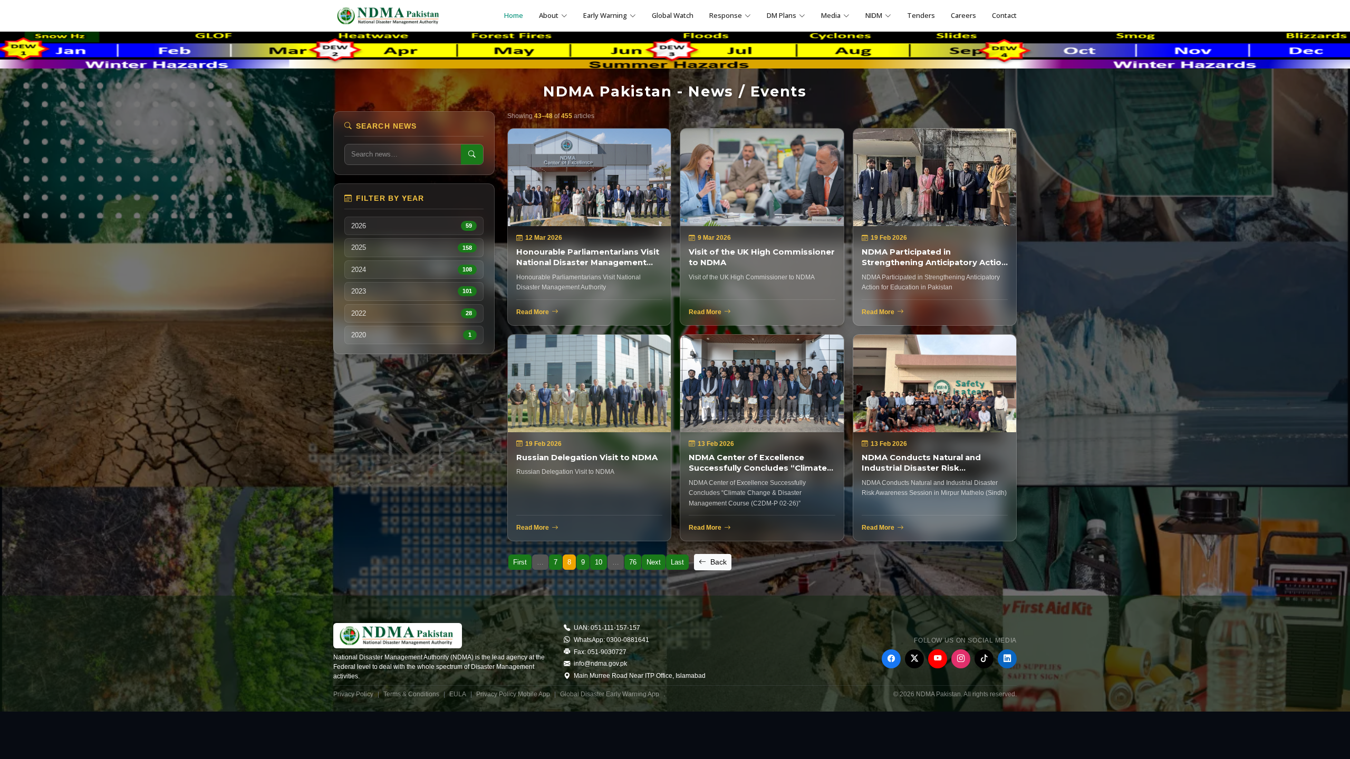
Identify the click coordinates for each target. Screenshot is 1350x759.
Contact (1004, 15)
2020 (411, 335)
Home (513, 15)
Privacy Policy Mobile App (513, 694)
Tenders (921, 15)
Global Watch (672, 15)
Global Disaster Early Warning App (609, 694)
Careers (963, 15)
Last (677, 562)
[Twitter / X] (914, 658)
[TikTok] (984, 658)
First (520, 562)
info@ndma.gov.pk (599, 663)
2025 (411, 247)
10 (598, 562)
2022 (411, 313)
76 (633, 562)
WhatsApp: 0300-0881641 (610, 640)
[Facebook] (891, 658)
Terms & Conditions (411, 694)
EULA (457, 694)
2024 (411, 270)
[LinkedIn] (1007, 658)
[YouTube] (937, 658)
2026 (411, 226)
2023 (411, 291)
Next (654, 562)
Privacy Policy (353, 694)
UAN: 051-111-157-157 (606, 627)
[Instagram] (960, 658)
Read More (532, 312)
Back (717, 562)
